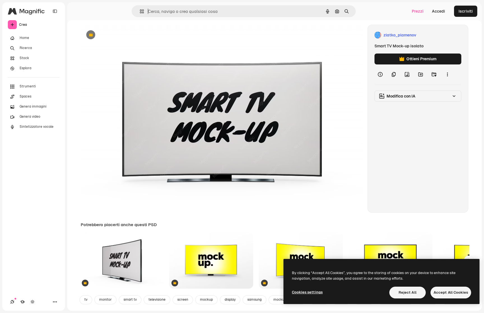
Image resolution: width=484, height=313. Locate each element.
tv (85, 299)
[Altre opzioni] (447, 74)
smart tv (130, 299)
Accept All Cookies (451, 292)
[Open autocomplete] (139, 11)
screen (182, 299)
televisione (157, 299)
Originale (118, 35)
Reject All (407, 292)
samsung (254, 299)
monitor (105, 299)
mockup (206, 299)
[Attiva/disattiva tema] (32, 301)
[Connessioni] (12, 301)
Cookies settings (307, 292)
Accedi (438, 11)
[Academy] (22, 301)
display (230, 299)
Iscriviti (466, 11)
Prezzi (418, 11)
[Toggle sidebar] (54, 11)
